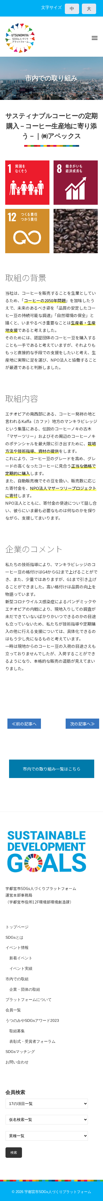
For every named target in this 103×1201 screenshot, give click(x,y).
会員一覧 (13, 1010)
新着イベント (20, 958)
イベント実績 (20, 969)
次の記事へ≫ (82, 724)
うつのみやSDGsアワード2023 (32, 1021)
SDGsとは (14, 937)
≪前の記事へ (24, 724)
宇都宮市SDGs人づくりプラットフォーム (57, 1192)
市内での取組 (17, 979)
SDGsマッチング (20, 1052)
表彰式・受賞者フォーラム (32, 1041)
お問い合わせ (17, 1062)
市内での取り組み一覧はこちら (51, 769)
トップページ (17, 927)
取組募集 (17, 1031)
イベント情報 (17, 948)
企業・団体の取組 (24, 989)
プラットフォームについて (28, 1000)
